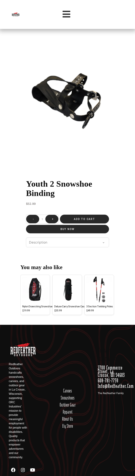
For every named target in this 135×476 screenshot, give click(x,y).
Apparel (67, 411)
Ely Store (67, 426)
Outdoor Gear (68, 404)
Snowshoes (68, 397)
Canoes (67, 390)
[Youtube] (32, 469)
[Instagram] (22, 469)
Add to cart (84, 219)
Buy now (67, 229)
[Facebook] (13, 469)
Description (38, 242)
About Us (67, 419)
